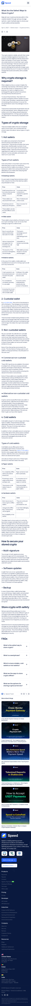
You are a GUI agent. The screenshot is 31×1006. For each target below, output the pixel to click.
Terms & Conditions (16, 990)
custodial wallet (8, 302)
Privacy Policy (5, 990)
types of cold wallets (22, 450)
